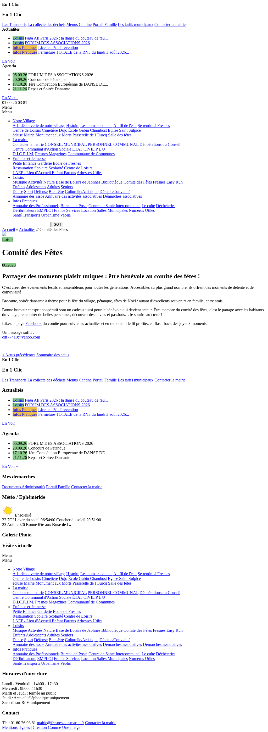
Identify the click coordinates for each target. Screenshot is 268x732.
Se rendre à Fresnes (154, 125)
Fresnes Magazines (50, 154)
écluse (18, 135)
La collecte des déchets (46, 24)
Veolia (65, 215)
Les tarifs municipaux (135, 24)
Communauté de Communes (91, 154)
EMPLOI (45, 210)
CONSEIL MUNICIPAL (66, 144)
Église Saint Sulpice (124, 130)
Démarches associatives (122, 196)
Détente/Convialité (114, 191)
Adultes (53, 187)
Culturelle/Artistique (81, 191)
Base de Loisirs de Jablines (78, 182)
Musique (20, 182)
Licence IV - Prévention (58, 47)
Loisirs (18, 38)
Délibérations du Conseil (159, 144)
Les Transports (14, 24)
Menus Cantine (79, 24)
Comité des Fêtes (138, 182)
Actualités (27, 229)
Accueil (8, 229)
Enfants (19, 187)
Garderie (44, 163)
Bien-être (56, 191)
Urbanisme (50, 215)
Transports (31, 215)
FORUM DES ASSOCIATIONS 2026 (57, 43)
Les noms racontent (96, 125)
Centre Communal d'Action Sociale (42, 149)
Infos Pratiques (25, 47)
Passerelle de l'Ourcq (89, 135)
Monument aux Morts (53, 135)
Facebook (33, 323)
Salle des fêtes (119, 135)
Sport (28, 191)
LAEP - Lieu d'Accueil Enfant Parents (44, 172)
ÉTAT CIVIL (83, 149)
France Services (67, 210)
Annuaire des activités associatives (73, 196)
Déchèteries (165, 205)
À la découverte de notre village (39, 125)
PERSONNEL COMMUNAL (113, 144)
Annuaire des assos (28, 196)
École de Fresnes (67, 163)
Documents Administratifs (23, 487)
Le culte (148, 205)
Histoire (72, 125)
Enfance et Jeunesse (29, 158)
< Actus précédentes (18, 355)
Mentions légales (16, 727)
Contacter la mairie (170, 24)
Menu (7, 107)
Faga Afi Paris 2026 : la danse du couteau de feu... (66, 38)
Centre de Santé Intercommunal (114, 205)
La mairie (20, 139)
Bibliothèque (111, 182)
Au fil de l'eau (125, 125)
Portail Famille (105, 24)
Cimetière (50, 130)
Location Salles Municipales (104, 210)
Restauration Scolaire (30, 168)
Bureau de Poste (73, 205)
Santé (17, 215)
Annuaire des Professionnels (36, 205)
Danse (18, 191)
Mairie (29, 135)
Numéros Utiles (142, 210)
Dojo (63, 130)
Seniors (67, 187)
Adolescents (36, 187)
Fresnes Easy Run (168, 182)
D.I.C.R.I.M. (23, 154)
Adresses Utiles (89, 172)
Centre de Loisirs (27, 130)
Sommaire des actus (52, 355)
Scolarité (56, 168)
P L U (100, 149)
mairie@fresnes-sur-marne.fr (60, 722)
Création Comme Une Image (56, 727)
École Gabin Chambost (87, 130)
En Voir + (10, 61)
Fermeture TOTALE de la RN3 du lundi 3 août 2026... (83, 52)
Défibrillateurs (24, 210)
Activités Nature (41, 182)
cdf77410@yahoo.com (21, 337)
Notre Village (24, 121)
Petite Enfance (24, 163)
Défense (41, 191)
